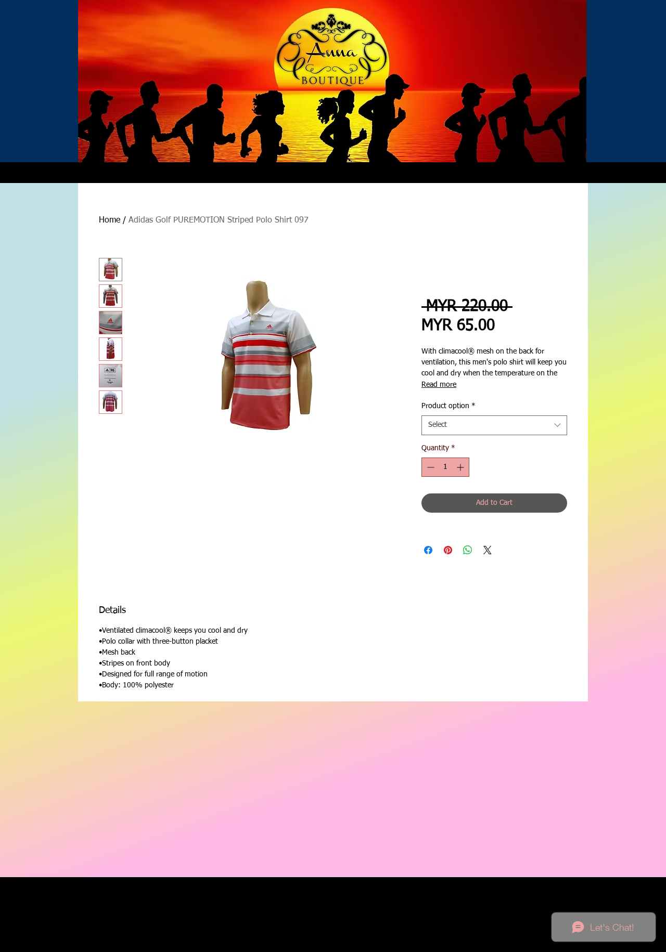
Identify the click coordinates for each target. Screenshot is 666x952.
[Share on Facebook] (428, 550)
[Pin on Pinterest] (448, 550)
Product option (448, 406)
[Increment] (461, 467)
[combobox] (494, 425)
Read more (438, 384)
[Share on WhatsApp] (468, 550)
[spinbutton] (445, 467)
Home (109, 220)
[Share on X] (487, 550)
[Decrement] (429, 467)
